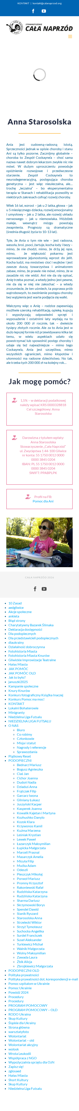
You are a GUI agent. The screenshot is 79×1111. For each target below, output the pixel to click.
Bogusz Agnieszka (30, 769)
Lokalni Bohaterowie (23, 708)
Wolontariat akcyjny (23, 1045)
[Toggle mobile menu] (70, 36)
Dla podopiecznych (22, 634)
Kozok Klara (26, 822)
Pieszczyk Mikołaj (30, 874)
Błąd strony (16, 620)
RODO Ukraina (19, 1014)
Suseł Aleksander (29, 940)
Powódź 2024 (18, 992)
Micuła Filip (25, 861)
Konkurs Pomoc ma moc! (26, 699)
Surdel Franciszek (29, 935)
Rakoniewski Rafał (30, 887)
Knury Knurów (19, 691)
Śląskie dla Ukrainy (22, 1023)
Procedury (16, 997)
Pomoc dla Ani (43, 501)
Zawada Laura (27, 957)
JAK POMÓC (18, 669)
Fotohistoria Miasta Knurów (29, 655)
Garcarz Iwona (27, 795)
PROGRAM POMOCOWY (27, 1005)
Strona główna (18, 1027)
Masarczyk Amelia (30, 857)
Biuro (21, 730)
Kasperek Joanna (29, 808)
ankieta (13, 616)
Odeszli (22, 870)
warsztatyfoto (18, 1032)
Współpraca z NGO (22, 1058)
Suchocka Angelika (30, 931)
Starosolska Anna (29, 918)
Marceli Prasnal (28, 852)
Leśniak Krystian (29, 835)
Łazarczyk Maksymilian (33, 844)
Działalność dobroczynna (26, 647)
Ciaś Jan (23, 774)
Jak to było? (16, 677)
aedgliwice (16, 607)
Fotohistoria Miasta (22, 651)
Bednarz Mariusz (29, 765)
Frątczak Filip (26, 791)
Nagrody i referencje (31, 747)
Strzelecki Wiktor (29, 922)
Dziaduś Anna (27, 787)
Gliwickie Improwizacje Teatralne (32, 660)
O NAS (13, 725)
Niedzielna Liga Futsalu (25, 717)
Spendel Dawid (28, 909)
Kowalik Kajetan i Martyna (36, 813)
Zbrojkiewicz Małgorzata (35, 966)
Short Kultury (18, 1080)
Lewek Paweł (26, 839)
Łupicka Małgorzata (31, 848)
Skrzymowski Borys (31, 905)
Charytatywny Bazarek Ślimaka (31, 625)
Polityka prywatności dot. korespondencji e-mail (43, 979)
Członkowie (25, 738)
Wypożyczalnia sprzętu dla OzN (31, 1062)
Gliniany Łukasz (28, 800)
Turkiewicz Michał (30, 944)
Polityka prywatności (23, 975)
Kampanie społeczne (23, 686)
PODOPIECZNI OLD (23, 970)
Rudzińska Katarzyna (32, 892)
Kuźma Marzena (28, 830)
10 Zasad (15, 603)
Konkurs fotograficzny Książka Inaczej (35, 695)
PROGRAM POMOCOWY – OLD (33, 1010)
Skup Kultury (17, 1018)
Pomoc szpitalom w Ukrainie (29, 983)
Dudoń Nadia (26, 782)
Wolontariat (17, 1036)
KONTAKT (23, 3)
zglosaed (14, 1071)
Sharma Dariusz (28, 900)
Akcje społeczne (20, 612)
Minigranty (16, 712)
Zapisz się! (16, 1067)
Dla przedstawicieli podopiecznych (33, 638)
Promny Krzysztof (30, 883)
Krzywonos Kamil (29, 826)
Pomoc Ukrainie (20, 988)
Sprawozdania (27, 752)
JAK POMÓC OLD (22, 673)
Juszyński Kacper (29, 804)
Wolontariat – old (21, 1040)
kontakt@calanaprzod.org (47, 3)
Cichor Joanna (27, 778)
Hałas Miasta (18, 664)
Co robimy (24, 734)
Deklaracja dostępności (25, 629)
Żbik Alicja (24, 962)
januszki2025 (18, 682)
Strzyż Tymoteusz (29, 927)
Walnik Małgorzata (30, 949)
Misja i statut (26, 743)
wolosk (13, 1049)
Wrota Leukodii (19, 1053)
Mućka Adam (26, 865)
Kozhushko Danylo (30, 817)
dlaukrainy (16, 642)
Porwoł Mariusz (28, 879)
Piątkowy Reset (19, 756)
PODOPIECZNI (20, 760)
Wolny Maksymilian (31, 953)
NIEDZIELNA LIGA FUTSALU (29, 721)
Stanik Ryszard (27, 913)
